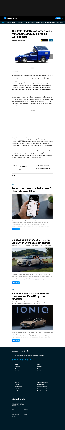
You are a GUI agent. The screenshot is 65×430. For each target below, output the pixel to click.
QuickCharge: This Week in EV (17, 178)
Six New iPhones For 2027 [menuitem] (21, 22)
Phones (16, 364)
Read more (16, 229)
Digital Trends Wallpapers (42, 386)
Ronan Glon (15, 40)
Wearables (39, 366)
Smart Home (17, 373)
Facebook (12, 359)
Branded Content (40, 384)
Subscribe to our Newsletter (42, 382)
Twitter (17, 359)
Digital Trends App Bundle (42, 390)
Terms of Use (14, 416)
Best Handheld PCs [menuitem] (40, 22)
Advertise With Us (18, 386)
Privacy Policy (26, 409)
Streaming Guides (41, 371)
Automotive (17, 377)
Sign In (58, 18)
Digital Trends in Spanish (42, 388)
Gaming (16, 368)
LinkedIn (27, 359)
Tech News (27, 178)
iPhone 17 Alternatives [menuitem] (60, 22)
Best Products (40, 373)
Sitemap (25, 414)
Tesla (32, 178)
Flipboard (30, 359)
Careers (13, 409)
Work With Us (14, 411)
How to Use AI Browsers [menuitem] (50, 22)
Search (62, 18)
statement (21, 139)
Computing (17, 366)
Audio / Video (18, 371)
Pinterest (25, 359)
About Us (17, 382)
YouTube (20, 359)
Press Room (26, 411)
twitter (22, 169)
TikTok (22, 359)
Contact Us (17, 384)
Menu (2, 18)
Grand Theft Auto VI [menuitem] (11, 22)
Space (38, 368)
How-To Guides (40, 375)
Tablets (38, 364)
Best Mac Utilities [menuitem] (31, 22)
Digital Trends (8, 20)
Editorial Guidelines (18, 388)
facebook (20, 169)
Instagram (15, 359)
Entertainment (18, 375)
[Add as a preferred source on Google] (44, 40)
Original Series (40, 377)
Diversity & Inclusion (15, 414)
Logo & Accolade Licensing (20, 390)
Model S (36, 94)
